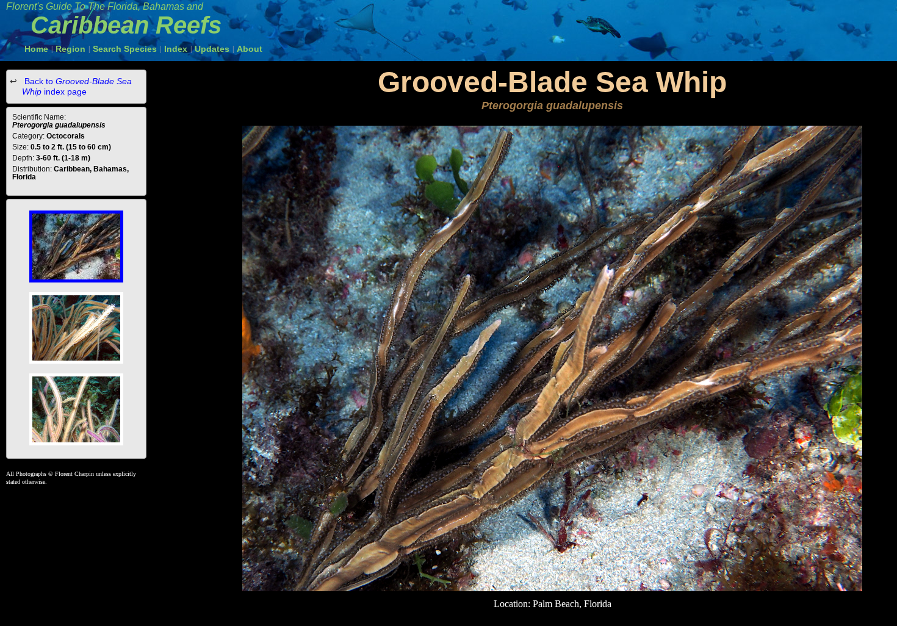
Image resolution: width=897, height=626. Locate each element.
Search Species (125, 49)
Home (36, 49)
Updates (212, 49)
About (249, 49)
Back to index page (77, 86)
